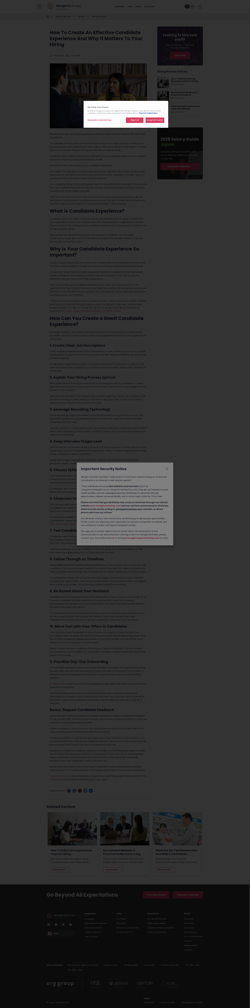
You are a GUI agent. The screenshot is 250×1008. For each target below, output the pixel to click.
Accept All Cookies (155, 120)
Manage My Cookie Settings (99, 120)
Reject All (135, 120)
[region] (126, 114)
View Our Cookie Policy (148, 113)
